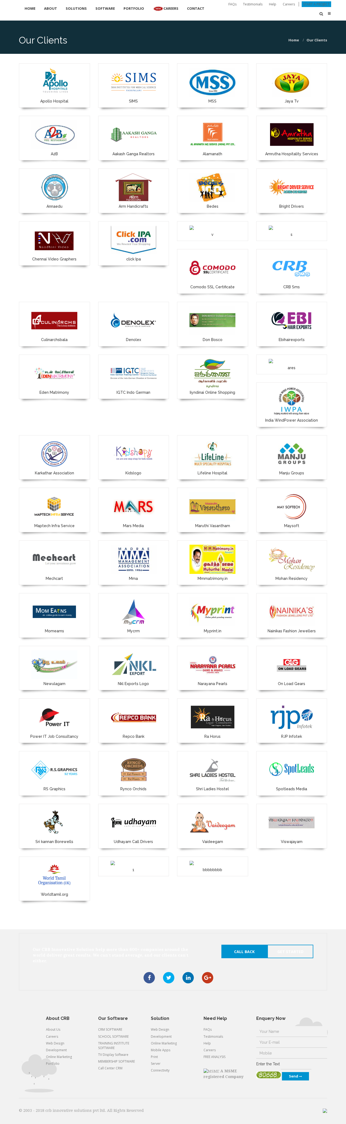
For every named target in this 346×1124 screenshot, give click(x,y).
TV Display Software (113, 1054)
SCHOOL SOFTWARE (113, 1036)
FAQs (232, 4)
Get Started (290, 951)
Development (56, 1050)
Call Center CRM (110, 1068)
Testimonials (252, 4)
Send (294, 1076)
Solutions (76, 8)
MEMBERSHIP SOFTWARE (116, 1061)
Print (154, 1056)
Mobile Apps (160, 1050)
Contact (195, 8)
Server (156, 1063)
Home (30, 8)
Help (272, 4)
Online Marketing (59, 1056)
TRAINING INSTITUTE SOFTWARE (113, 1045)
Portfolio (134, 8)
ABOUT (50, 8)
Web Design (55, 1043)
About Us (53, 1029)
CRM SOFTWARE (110, 1029)
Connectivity (160, 1070)
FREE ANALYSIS (214, 1056)
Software (105, 8)
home (293, 40)
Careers (289, 4)
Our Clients (317, 40)
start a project (316, 4)
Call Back (244, 951)
